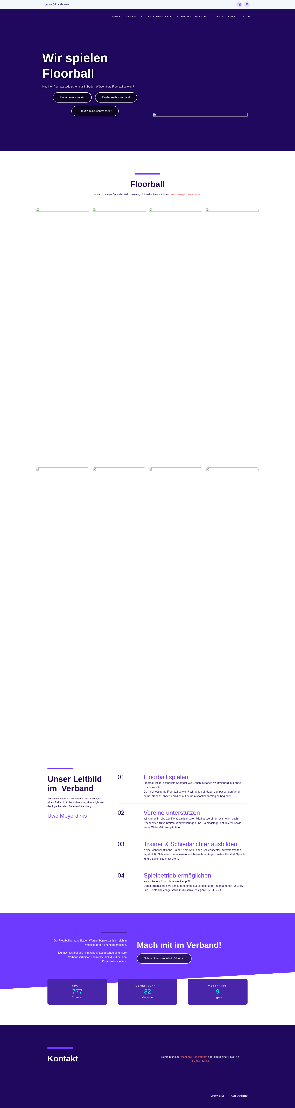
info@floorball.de (200, 1061)
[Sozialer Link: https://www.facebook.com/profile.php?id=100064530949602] (239, 4)
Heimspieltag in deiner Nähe (185, 194)
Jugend (217, 16)
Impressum (217, 1096)
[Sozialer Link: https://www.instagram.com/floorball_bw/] (246, 4)
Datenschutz (239, 1096)
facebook (186, 1056)
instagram (201, 1056)
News (116, 16)
